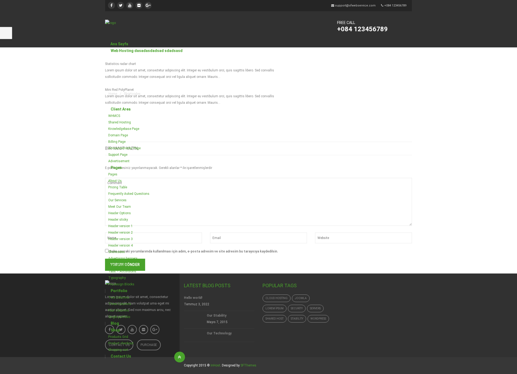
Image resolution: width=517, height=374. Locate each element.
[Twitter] (120, 5)
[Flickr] (138, 5)
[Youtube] (129, 5)
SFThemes (248, 365)
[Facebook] (111, 5)
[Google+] (148, 5)
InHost (215, 365)
